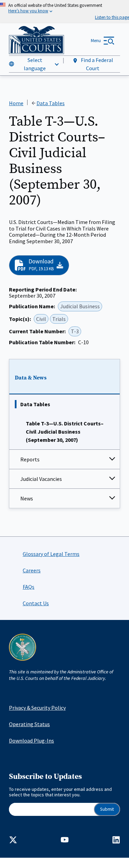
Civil (41, 318)
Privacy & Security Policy (37, 707)
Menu (96, 40)
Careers (32, 570)
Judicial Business (80, 306)
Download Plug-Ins (31, 740)
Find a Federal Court (96, 64)
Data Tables (35, 404)
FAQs (28, 586)
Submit (107, 809)
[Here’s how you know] (64, 11)
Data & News (30, 378)
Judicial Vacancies (41, 478)
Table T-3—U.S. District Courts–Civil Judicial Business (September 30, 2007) (65, 431)
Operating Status (29, 724)
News (26, 498)
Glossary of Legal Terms (51, 553)
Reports (30, 459)
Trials (59, 318)
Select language (35, 64)
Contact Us (36, 603)
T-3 (75, 331)
